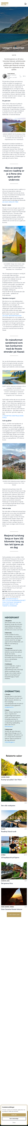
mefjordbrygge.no (10, 742)
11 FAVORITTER (6, 416)
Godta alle (14, 1114)
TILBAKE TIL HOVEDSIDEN (9, 606)
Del (25, 76)
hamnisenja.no (9, 726)
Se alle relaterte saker (14, 914)
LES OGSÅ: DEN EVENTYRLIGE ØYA (12, 315)
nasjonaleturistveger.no (12, 598)
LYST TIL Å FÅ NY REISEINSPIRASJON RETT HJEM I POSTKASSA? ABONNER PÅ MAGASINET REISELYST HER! (14, 602)
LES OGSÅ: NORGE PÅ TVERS (10, 202)
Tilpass (14, 1122)
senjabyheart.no (9, 707)
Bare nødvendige (14, 1118)
